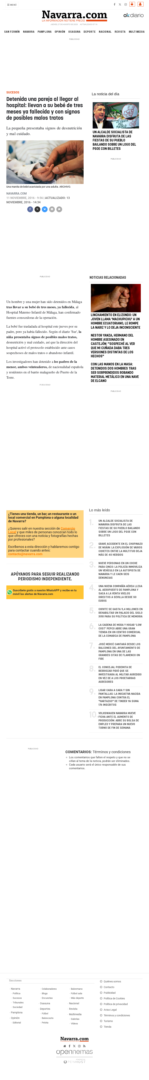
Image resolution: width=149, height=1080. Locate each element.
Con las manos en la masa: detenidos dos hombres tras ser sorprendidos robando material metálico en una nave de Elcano (115, 373)
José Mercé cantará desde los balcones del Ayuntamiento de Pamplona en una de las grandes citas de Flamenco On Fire (119, 651)
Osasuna (74, 31)
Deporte (90, 31)
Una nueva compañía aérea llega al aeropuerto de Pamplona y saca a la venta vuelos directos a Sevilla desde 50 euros (120, 593)
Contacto (109, 987)
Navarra (29, 31)
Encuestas (47, 998)
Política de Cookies (114, 998)
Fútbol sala (76, 993)
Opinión (60, 31)
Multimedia (137, 31)
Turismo (108, 1021)
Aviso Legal (110, 1009)
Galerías (75, 1019)
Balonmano (76, 988)
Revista (120, 31)
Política (16, 993)
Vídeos (74, 1023)
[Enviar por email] (52, 209)
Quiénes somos (112, 981)
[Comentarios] (59, 209)
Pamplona (44, 31)
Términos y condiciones (112, 752)
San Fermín (12, 31)
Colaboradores (49, 988)
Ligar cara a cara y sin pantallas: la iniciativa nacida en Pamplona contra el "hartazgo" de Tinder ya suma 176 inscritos (119, 697)
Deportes (45, 1008)
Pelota (45, 1022)
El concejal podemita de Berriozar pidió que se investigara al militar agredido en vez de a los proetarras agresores (120, 674)
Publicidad (110, 992)
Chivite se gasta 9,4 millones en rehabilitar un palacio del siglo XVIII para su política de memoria (120, 613)
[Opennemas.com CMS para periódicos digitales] (74, 1055)
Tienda (107, 1026)
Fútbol (45, 1013)
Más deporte (77, 998)
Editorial (17, 1022)
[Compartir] (30, 209)
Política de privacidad (116, 1004)
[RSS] (84, 1046)
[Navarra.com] (74, 15)
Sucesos (17, 998)
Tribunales (18, 1002)
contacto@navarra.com (25, 554)
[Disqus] (103, 823)
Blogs (45, 993)
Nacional (105, 31)
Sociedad (17, 1007)
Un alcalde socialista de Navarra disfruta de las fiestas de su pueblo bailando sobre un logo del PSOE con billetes (114, 141)
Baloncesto (47, 1018)
